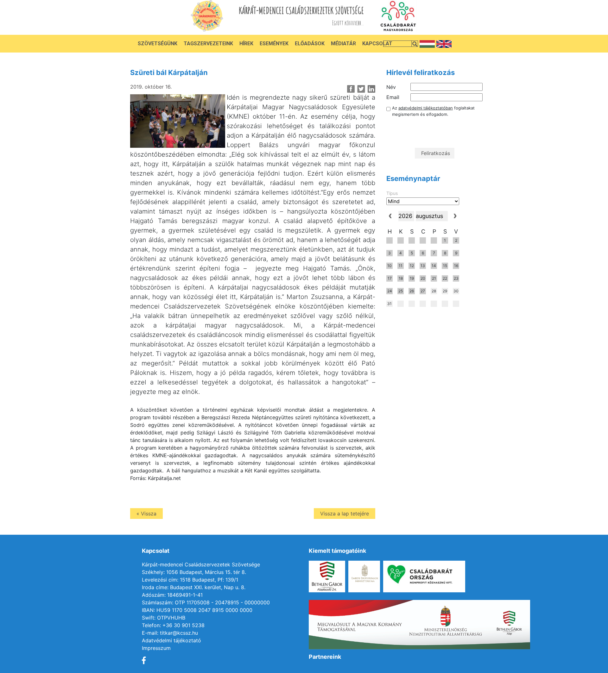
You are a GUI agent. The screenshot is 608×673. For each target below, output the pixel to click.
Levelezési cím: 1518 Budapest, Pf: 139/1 (190, 579)
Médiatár (343, 44)
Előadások (310, 44)
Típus (392, 193)
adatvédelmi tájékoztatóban (425, 107)
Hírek (246, 44)
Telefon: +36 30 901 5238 (173, 625)
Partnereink (325, 656)
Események (274, 44)
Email (392, 97)
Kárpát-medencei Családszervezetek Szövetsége (201, 564)
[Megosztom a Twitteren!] (361, 89)
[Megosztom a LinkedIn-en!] (371, 89)
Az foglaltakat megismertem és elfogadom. (433, 111)
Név (391, 87)
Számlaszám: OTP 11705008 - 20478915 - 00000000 (206, 602)
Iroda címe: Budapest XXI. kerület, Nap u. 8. (193, 587)
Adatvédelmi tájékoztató (171, 640)
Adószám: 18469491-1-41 (172, 595)
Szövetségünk (157, 44)
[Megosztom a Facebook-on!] (351, 89)
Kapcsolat (377, 44)
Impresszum (156, 648)
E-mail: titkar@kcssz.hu (170, 633)
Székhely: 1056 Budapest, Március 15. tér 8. (194, 572)
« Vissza (146, 513)
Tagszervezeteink (208, 44)
